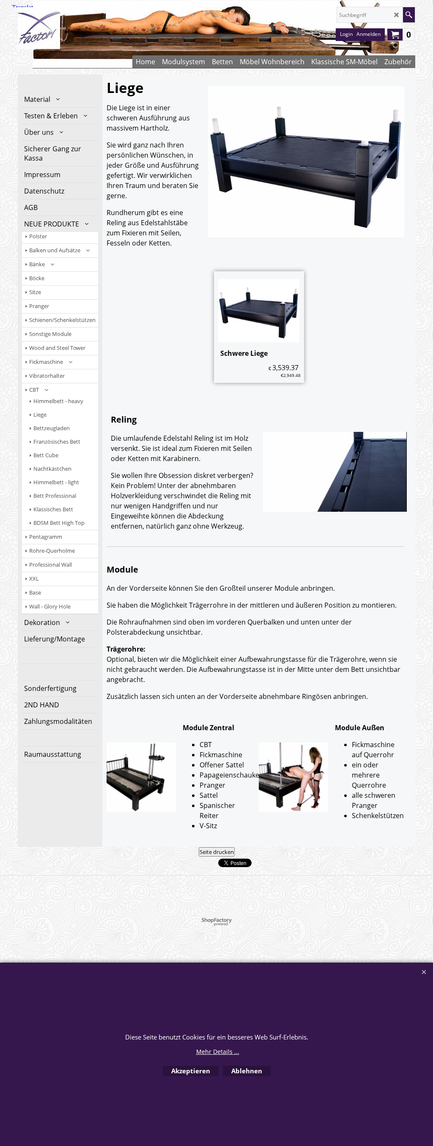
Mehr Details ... (217, 1052)
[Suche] (409, 14)
